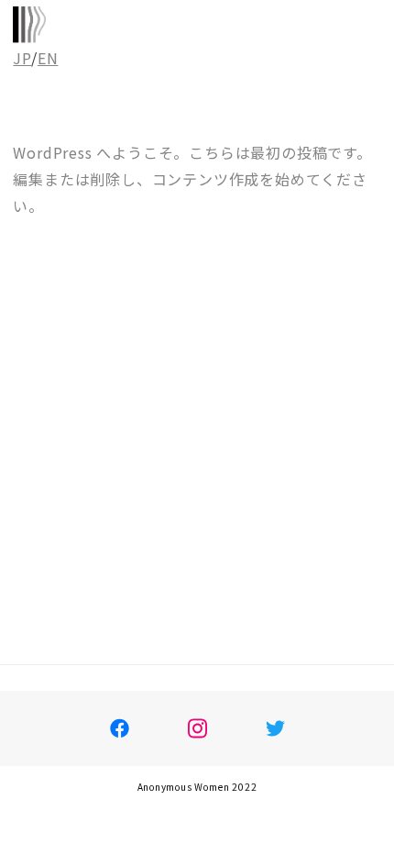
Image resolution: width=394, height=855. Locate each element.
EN (48, 58)
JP (22, 58)
